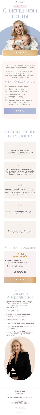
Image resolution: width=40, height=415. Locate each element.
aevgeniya (21, 408)
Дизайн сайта (20, 412)
